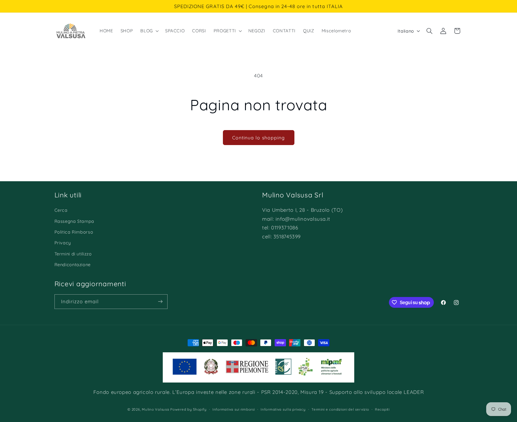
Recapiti (382, 409)
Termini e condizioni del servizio (340, 409)
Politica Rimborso (73, 232)
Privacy (62, 243)
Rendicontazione (72, 264)
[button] (149, 30)
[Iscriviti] (160, 301)
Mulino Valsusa (155, 409)
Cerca (61, 210)
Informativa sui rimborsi (233, 409)
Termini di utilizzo (73, 254)
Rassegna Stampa (74, 221)
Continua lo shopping (258, 138)
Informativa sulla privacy (283, 409)
